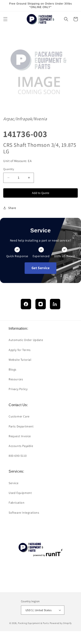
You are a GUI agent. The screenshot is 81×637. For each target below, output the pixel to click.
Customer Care (19, 416)
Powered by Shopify (61, 623)
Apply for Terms (20, 350)
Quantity (8, 169)
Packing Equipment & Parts (33, 623)
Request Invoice (20, 436)
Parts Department (21, 426)
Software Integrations (24, 513)
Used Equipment (20, 493)
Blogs (12, 369)
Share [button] (12, 208)
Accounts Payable (21, 446)
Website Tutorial (20, 360)
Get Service (41, 268)
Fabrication (17, 503)
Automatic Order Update (26, 340)
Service (13, 483)
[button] (5, 19)
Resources (16, 379)
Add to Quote (40, 193)
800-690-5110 (18, 456)
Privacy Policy (18, 389)
